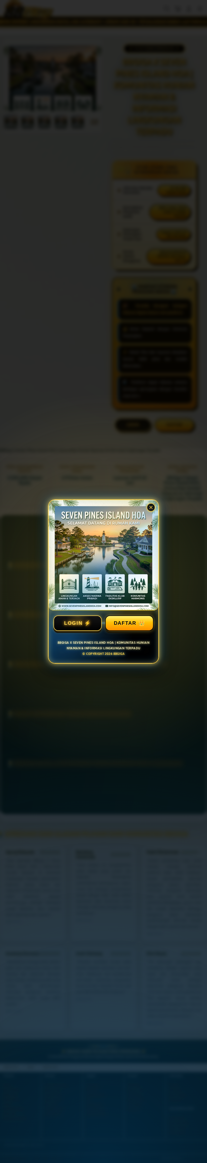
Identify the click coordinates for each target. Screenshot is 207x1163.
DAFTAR (125, 623)
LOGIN (73, 623)
